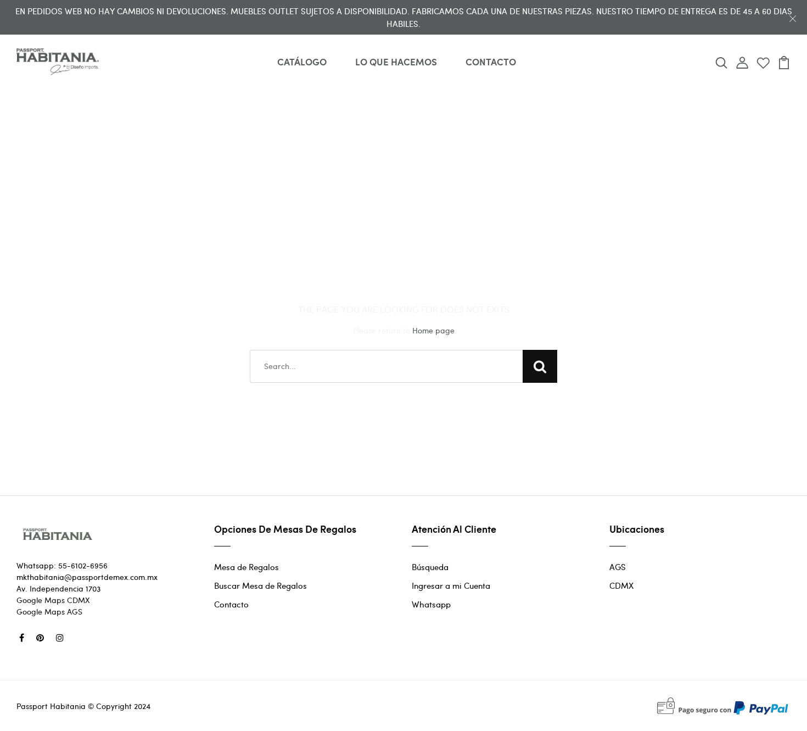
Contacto (231, 604)
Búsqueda (430, 566)
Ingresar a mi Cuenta (451, 585)
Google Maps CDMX (53, 600)
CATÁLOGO (302, 61)
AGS (617, 566)
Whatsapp (431, 604)
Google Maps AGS (49, 611)
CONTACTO (491, 61)
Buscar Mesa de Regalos (260, 585)
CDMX (621, 585)
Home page (433, 330)
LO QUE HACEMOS (396, 61)
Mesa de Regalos (246, 566)
